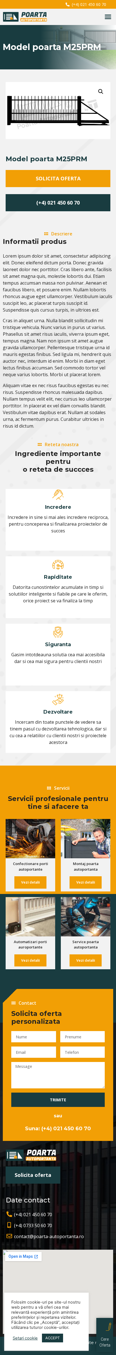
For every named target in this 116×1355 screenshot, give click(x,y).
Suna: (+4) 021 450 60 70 (58, 1128)
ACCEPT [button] (52, 1338)
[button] (107, 17)
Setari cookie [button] (25, 1338)
